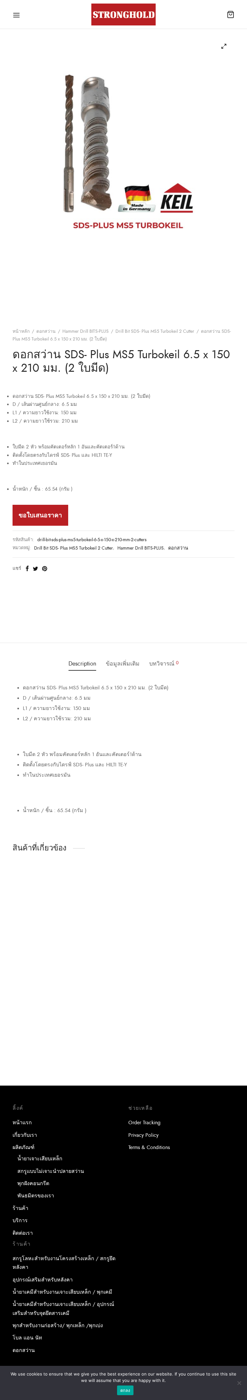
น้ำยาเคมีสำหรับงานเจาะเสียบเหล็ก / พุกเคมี (62, 1292)
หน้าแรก (22, 1122)
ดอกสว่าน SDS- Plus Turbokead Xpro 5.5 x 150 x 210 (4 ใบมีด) (120, 965)
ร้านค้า (20, 1208)
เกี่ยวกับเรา (25, 1135)
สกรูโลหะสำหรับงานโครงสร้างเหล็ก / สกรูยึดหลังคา (64, 1263)
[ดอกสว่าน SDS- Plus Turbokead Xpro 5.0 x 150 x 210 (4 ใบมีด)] (200, 917)
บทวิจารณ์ (163, 664)
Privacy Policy (143, 1135)
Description (82, 664)
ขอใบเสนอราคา (40, 515)
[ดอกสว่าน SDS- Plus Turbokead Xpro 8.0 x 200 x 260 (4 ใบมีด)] (46, 917)
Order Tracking (144, 1122)
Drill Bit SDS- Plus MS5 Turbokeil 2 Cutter (154, 331)
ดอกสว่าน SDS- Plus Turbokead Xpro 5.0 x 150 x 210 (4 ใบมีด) (197, 965)
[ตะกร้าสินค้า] (230, 14)
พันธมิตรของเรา (35, 1195)
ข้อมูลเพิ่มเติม (123, 664)
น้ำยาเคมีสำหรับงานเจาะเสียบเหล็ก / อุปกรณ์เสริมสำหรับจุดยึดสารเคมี (63, 1309)
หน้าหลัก (21, 331)
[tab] (82, 663)
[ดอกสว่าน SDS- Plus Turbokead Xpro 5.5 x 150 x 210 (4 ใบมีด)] (123, 917)
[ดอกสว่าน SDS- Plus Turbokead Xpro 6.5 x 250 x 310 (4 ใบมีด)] (46, 1020)
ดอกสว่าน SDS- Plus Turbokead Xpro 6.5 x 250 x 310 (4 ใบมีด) (43, 1068)
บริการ (20, 1220)
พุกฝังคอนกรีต (33, 1183)
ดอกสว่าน (46, 331)
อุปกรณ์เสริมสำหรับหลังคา (43, 1279)
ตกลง (125, 1390)
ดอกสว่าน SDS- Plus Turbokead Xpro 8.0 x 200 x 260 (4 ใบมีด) (44, 965)
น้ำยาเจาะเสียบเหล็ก (39, 1158)
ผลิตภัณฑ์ (23, 1147)
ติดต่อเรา (23, 1233)
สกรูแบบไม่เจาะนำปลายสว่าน (50, 1171)
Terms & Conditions (149, 1147)
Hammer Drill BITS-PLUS (85, 331)
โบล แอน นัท (27, 1337)
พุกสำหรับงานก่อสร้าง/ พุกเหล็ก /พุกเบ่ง (58, 1325)
